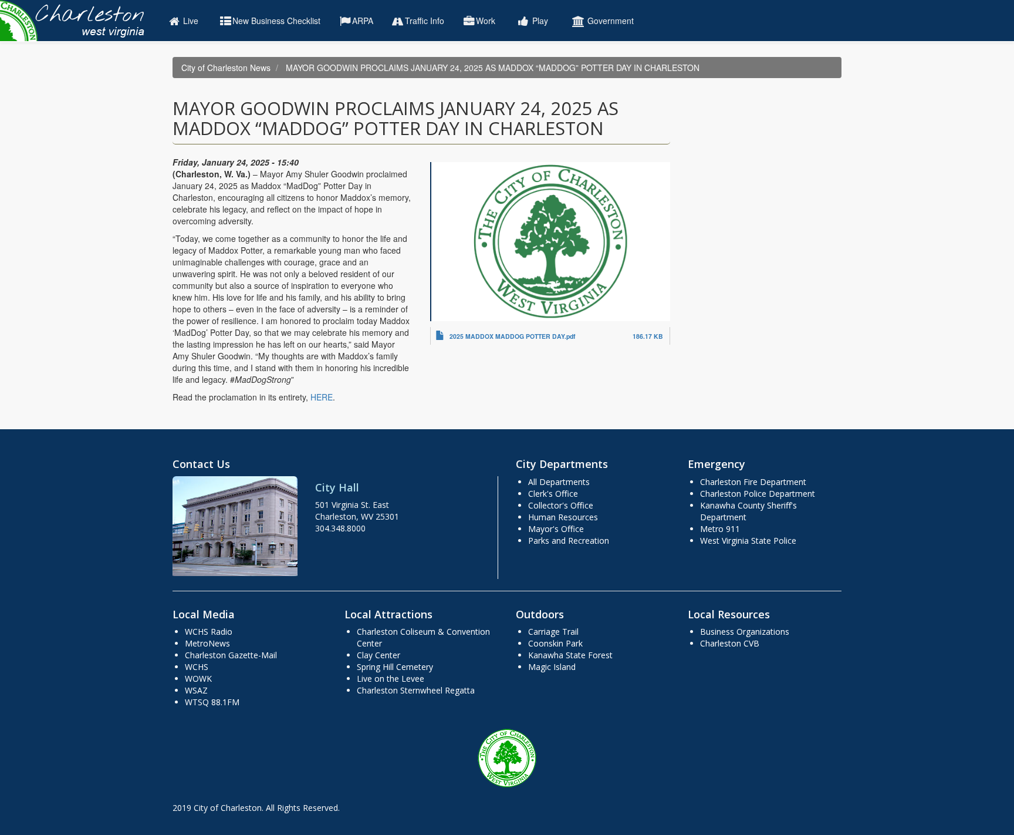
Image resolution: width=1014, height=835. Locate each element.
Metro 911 (720, 528)
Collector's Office (560, 505)
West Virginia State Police (748, 540)
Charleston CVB (729, 643)
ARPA (362, 20)
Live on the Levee (390, 678)
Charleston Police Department (757, 493)
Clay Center (378, 655)
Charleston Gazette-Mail (231, 655)
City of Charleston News (226, 67)
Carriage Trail (553, 631)
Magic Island (552, 666)
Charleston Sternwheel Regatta (416, 690)
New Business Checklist (276, 20)
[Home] (78, 20)
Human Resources (563, 517)
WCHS (196, 666)
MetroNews (207, 643)
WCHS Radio (208, 631)
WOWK (198, 678)
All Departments (559, 481)
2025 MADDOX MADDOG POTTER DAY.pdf (512, 336)
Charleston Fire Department (753, 481)
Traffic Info (424, 20)
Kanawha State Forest (570, 655)
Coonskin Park (555, 643)
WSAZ (196, 690)
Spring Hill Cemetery (395, 666)
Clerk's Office (553, 493)
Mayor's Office (556, 528)
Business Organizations (744, 631)
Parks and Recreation (568, 540)
